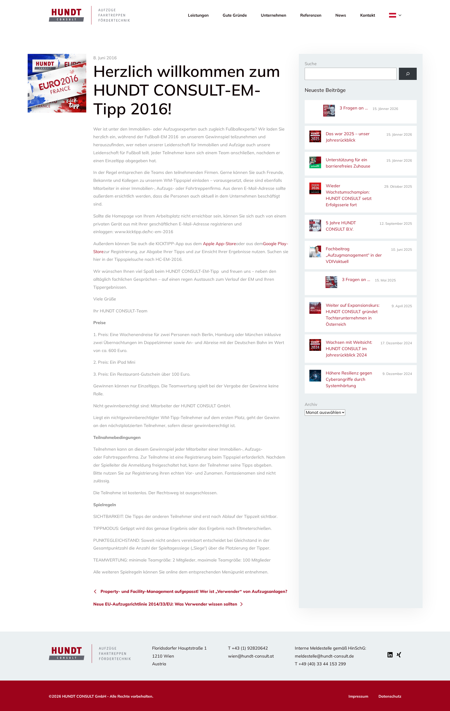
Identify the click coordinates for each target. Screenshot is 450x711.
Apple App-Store (219, 243)
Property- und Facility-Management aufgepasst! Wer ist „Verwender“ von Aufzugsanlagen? (194, 591)
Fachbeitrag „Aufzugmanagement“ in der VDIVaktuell (354, 255)
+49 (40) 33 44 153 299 (322, 663)
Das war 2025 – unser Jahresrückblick (348, 137)
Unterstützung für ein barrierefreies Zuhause (348, 163)
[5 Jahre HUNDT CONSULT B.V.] (315, 226)
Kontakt (367, 15)
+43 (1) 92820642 (250, 648)
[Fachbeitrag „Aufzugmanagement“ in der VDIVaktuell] (315, 252)
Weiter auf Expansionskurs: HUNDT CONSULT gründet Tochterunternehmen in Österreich (352, 315)
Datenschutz (390, 696)
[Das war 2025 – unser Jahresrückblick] (315, 137)
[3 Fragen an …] (329, 111)
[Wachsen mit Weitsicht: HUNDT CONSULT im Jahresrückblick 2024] (315, 345)
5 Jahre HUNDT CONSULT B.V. (341, 226)
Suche (311, 63)
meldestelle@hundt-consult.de (324, 656)
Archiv (311, 404)
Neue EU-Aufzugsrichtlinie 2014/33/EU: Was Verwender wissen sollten (165, 604)
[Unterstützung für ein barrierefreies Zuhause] (315, 163)
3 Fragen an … (354, 108)
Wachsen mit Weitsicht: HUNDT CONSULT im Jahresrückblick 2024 (349, 349)
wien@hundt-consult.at (251, 656)
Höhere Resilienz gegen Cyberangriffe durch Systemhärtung (349, 379)
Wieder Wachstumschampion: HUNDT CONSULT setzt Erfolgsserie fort (348, 195)
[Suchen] (408, 74)
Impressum (358, 696)
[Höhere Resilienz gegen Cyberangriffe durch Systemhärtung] (315, 376)
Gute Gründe (235, 15)
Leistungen (198, 15)
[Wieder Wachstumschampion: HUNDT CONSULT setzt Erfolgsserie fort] (315, 189)
